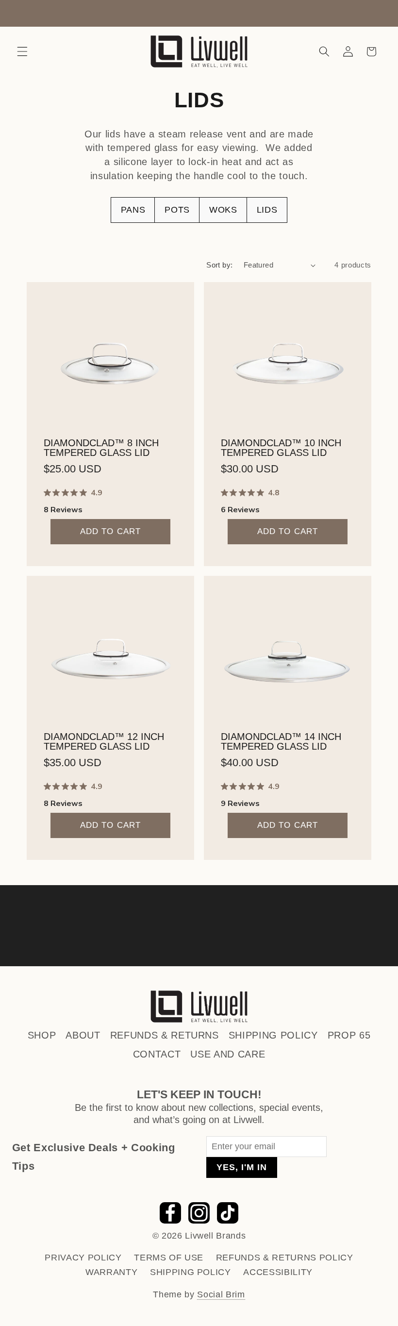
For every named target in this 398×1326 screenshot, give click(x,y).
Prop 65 (349, 1035)
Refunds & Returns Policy (284, 1257)
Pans (133, 210)
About (83, 1035)
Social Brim (221, 1294)
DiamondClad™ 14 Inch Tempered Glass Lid (281, 741)
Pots (177, 210)
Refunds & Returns (164, 1035)
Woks (223, 210)
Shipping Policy (273, 1035)
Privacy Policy (83, 1257)
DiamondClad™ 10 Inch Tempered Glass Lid (281, 447)
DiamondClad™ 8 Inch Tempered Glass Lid (101, 447)
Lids (267, 210)
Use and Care (227, 1054)
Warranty (111, 1272)
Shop (42, 1035)
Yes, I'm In (241, 1167)
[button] (22, 51)
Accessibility (278, 1272)
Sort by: (219, 265)
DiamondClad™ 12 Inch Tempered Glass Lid (104, 741)
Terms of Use (168, 1257)
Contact (157, 1054)
